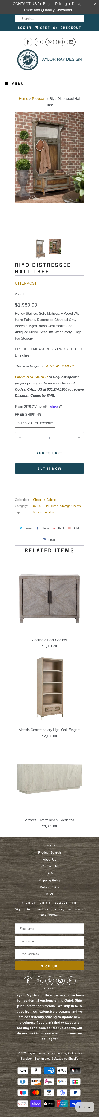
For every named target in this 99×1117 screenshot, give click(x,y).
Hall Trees (51, 506)
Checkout (71, 27)
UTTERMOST (26, 283)
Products (39, 99)
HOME (49, 894)
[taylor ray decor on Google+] (39, 42)
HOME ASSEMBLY (59, 366)
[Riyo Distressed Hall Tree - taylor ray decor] (49, 158)
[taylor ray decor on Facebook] (28, 42)
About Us (49, 859)
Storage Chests (70, 506)
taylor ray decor (38, 1053)
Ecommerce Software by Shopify (56, 1058)
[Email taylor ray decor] (71, 42)
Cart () (48, 27)
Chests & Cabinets (45, 499)
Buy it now (50, 468)
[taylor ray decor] (49, 61)
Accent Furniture (44, 512)
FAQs (50, 873)
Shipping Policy (49, 880)
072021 (38, 506)
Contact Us (49, 866)
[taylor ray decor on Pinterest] (49, 42)
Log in (25, 27)
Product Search (49, 852)
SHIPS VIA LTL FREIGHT (35, 423)
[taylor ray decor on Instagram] (60, 42)
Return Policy (49, 887)
